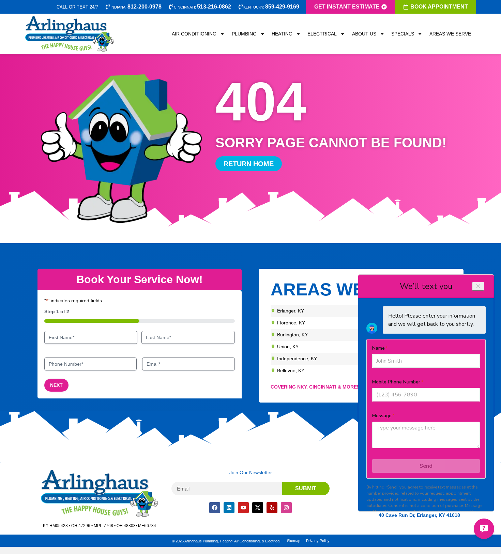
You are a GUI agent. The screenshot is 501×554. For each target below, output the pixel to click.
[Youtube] (243, 507)
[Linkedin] (229, 507)
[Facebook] (214, 507)
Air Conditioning (194, 34)
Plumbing (244, 34)
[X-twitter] (257, 507)
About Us (364, 34)
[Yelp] (272, 507)
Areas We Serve (450, 34)
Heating (282, 34)
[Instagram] (286, 507)
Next (56, 385)
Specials (402, 34)
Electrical (322, 34)
